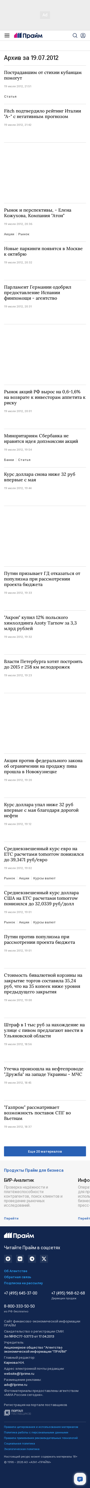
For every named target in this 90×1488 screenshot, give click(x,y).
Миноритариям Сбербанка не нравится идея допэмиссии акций (41, 438)
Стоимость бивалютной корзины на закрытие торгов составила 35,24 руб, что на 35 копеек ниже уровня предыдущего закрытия (43, 983)
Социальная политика (19, 1443)
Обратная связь (17, 1277)
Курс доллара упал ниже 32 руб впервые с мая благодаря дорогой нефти (41, 810)
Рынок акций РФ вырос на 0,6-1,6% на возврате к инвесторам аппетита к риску (45, 397)
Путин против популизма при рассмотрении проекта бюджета (39, 939)
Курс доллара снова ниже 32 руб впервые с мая (39, 477)
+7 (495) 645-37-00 (20, 1293)
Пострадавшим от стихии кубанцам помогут (43, 75)
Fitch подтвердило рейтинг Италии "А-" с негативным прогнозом (42, 113)
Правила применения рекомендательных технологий (41, 1438)
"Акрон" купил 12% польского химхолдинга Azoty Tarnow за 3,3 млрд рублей (40, 623)
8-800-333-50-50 (19, 1308)
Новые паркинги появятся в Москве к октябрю (43, 251)
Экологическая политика (22, 1449)
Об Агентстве (15, 1271)
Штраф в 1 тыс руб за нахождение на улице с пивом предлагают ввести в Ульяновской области (44, 1030)
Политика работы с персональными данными (36, 1432)
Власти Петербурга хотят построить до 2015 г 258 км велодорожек (43, 664)
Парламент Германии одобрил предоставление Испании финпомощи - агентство (37, 292)
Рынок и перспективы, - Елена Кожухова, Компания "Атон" (37, 212)
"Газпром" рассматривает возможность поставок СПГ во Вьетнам (37, 1113)
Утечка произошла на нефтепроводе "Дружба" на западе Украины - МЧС (44, 1071)
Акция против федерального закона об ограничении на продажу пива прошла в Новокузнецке (43, 766)
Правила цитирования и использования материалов (41, 1427)
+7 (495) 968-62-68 (68, 1295)
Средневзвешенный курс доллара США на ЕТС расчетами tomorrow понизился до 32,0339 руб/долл (41, 898)
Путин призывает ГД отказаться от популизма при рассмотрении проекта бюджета (42, 579)
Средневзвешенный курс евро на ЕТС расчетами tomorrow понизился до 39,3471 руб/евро (44, 854)
